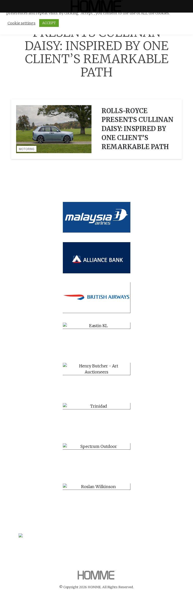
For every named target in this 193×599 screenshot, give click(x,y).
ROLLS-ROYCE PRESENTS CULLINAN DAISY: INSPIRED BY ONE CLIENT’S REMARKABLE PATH (137, 129)
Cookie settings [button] (21, 23)
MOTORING (26, 149)
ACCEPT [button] (49, 23)
